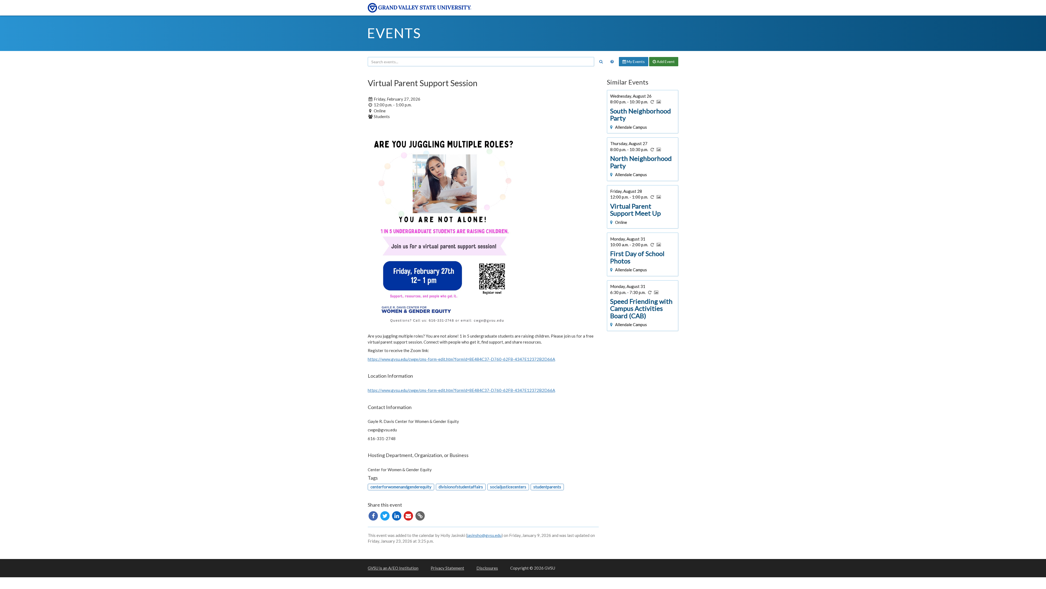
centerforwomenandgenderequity (400, 486)
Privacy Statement (447, 568)
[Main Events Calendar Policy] (612, 61)
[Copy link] (420, 515)
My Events (635, 61)
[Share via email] (409, 515)
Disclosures (487, 568)
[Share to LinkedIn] (397, 515)
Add (665, 61)
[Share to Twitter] (385, 515)
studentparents (547, 486)
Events (394, 33)
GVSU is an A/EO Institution (393, 568)
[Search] (601, 61)
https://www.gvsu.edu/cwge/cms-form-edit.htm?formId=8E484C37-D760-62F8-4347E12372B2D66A (461, 359)
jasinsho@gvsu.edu (484, 535)
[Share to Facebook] (373, 515)
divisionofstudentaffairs (461, 486)
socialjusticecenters (508, 486)
